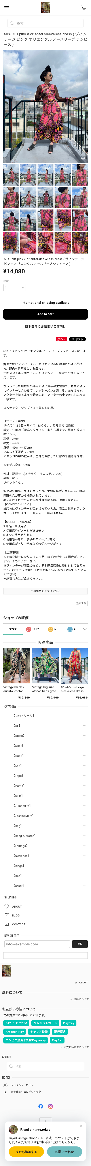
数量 (6, 281)
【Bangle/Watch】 (24, 836)
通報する (81, 603)
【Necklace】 (21, 856)
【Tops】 (18, 775)
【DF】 (17, 725)
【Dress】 (19, 735)
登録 (80, 944)
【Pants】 (19, 785)
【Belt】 (17, 876)
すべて (13, 629)
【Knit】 (17, 765)
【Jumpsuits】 (22, 806)
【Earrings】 (20, 846)
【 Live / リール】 (24, 715)
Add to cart (45, 314)
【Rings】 (19, 866)
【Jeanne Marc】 (23, 816)
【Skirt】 (18, 795)
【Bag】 (17, 826)
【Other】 (18, 886)
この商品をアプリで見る (45, 591)
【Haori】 (18, 755)
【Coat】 (18, 745)
